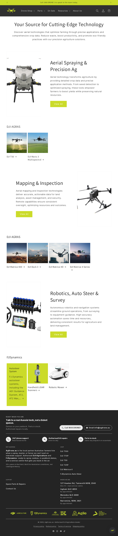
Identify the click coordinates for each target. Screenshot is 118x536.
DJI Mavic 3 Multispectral (34, 158)
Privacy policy (39, 526)
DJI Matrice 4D (56, 266)
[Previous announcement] (7, 2)
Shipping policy (78, 526)
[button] (27, 11)
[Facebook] (53, 531)
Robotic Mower (56, 387)
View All (58, 104)
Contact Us (11, 489)
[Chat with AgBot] (112, 530)
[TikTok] (64, 531)
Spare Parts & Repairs (16, 484)
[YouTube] (60, 531)
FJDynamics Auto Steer (71, 474)
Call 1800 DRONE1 (73, 428)
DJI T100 (64, 451)
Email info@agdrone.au (99, 428)
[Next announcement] (110, 2)
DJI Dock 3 (33, 266)
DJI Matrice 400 (14, 266)
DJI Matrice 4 (66, 469)
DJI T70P (64, 456)
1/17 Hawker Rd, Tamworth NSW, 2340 (78, 483)
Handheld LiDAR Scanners (36, 389)
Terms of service (64, 526)
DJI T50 (10, 156)
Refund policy (51, 526)
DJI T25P (64, 465)
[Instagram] (57, 531)
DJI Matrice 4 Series (80, 266)
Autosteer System (14, 370)
